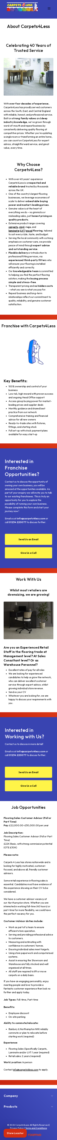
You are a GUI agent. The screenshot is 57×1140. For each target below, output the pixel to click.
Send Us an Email (28, 539)
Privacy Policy (17, 1128)
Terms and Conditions (36, 1128)
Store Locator (15, 1133)
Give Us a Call (28, 552)
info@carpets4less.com (25, 1069)
